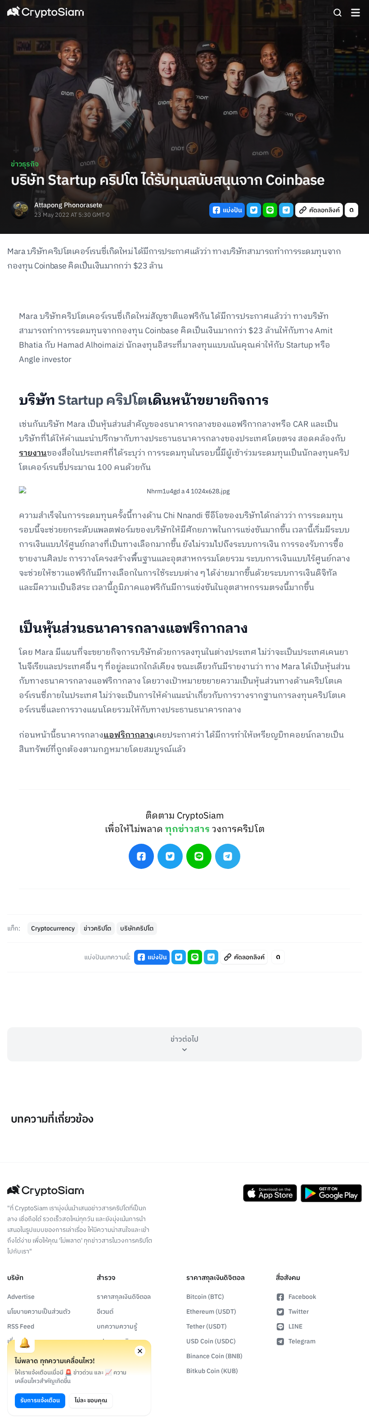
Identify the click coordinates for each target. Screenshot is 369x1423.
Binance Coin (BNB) (214, 1356)
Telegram (301, 1341)
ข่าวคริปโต (97, 928)
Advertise (21, 1297)
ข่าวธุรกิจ (25, 164)
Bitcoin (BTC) (205, 1297)
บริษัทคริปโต (136, 928)
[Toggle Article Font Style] (351, 210)
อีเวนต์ (105, 1311)
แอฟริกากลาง (128, 735)
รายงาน (33, 453)
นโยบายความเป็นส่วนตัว (38, 1311)
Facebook (302, 1297)
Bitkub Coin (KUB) (212, 1371)
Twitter (298, 1311)
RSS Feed (20, 1326)
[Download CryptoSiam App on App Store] (270, 1193)
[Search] (337, 12)
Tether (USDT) (206, 1326)
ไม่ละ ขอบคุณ (91, 1400)
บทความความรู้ (117, 1326)
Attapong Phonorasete (68, 206)
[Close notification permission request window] (140, 1351)
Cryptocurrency (53, 928)
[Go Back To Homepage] (45, 12)
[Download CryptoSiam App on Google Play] (331, 1193)
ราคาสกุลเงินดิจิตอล (124, 1297)
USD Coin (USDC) (211, 1341)
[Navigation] (355, 12)
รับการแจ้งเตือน (40, 1400)
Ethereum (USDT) (211, 1311)
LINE (295, 1326)
